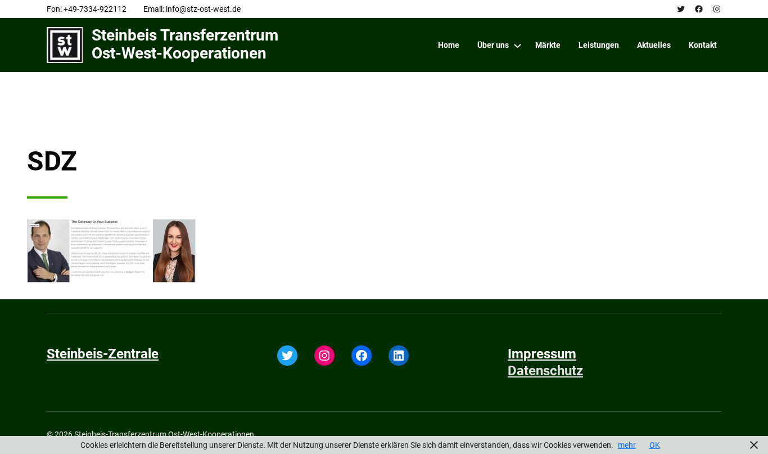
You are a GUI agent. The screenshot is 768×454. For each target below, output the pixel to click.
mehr (627, 444)
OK (654, 444)
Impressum (542, 354)
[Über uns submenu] (517, 45)
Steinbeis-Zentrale (103, 354)
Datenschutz (545, 371)
